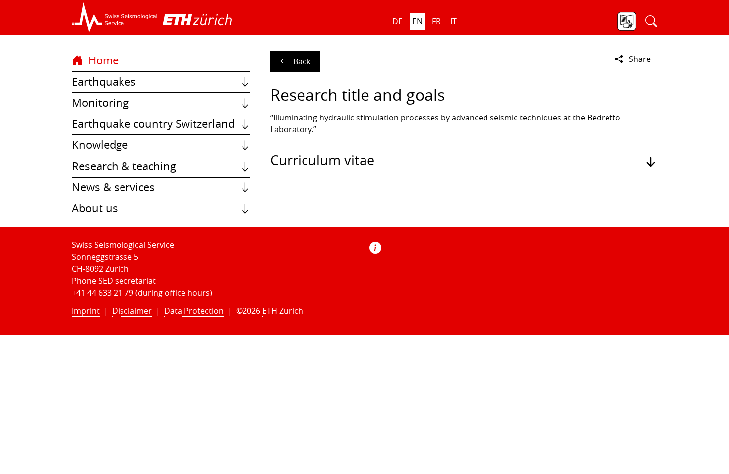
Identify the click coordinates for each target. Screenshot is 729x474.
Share (640, 59)
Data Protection (194, 310)
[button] (115, 17)
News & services (113, 187)
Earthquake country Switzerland (153, 124)
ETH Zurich (282, 310)
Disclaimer (132, 310)
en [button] (417, 21)
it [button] (453, 21)
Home (102, 60)
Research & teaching (124, 166)
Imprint (86, 310)
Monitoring (100, 102)
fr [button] (436, 21)
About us (95, 208)
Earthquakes (104, 81)
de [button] (397, 21)
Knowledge (100, 144)
